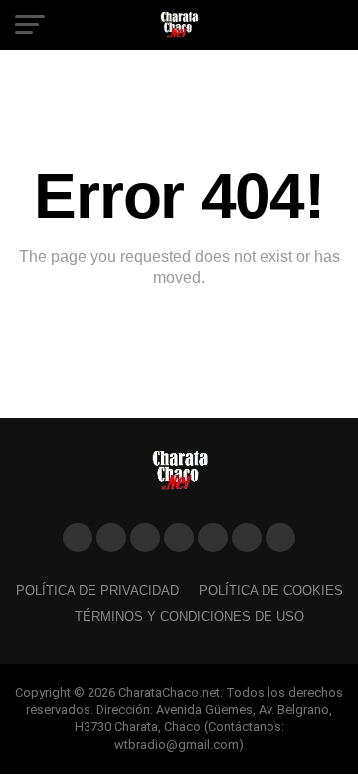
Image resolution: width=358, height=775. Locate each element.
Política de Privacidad (97, 590)
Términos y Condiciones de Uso (189, 616)
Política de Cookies (271, 590)
